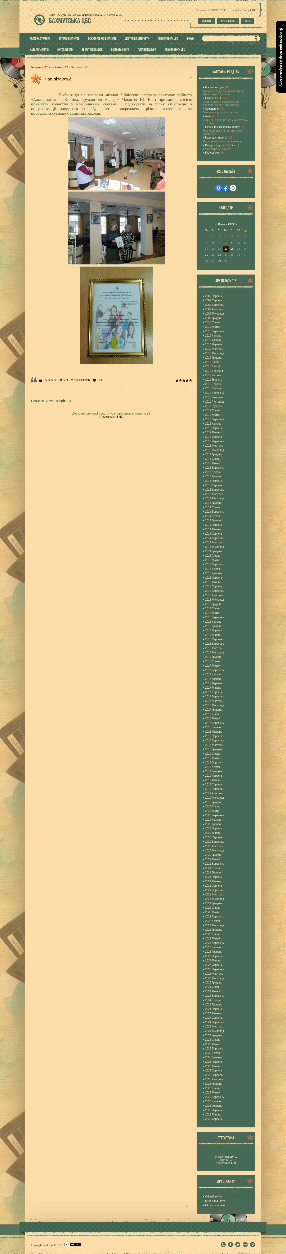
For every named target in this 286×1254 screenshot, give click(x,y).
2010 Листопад (214, 353)
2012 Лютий (212, 414)
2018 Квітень (213, 727)
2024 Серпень (214, 1017)
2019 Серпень (214, 784)
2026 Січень (212, 1088)
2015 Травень (213, 573)
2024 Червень (214, 1008)
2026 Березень (214, 1097)
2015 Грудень (213, 604)
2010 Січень (212, 322)
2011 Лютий (212, 366)
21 (206, 254)
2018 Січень (212, 714)
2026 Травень (213, 1105)
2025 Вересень (214, 1075)
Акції (208, 116)
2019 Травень (213, 771)
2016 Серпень (214, 639)
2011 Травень (213, 379)
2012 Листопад (214, 450)
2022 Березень (214, 916)
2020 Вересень (214, 841)
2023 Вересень (214, 969)
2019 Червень (214, 775)
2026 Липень (213, 1114)
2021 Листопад (214, 898)
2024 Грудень (213, 1035)
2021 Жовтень (214, 894)
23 (219, 254)
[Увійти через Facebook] (226, 188)
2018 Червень (214, 736)
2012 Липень (213, 432)
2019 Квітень (213, 766)
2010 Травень (213, 340)
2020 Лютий (212, 810)
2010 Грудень (213, 357)
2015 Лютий (212, 560)
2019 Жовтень (214, 793)
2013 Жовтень (214, 494)
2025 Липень (213, 1066)
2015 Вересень (214, 590)
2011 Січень (212, 362)
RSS (253, 10)
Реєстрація (227, 21)
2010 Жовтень (214, 348)
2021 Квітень (213, 868)
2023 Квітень (213, 947)
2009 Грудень (213, 318)
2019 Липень (213, 780)
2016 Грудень (213, 656)
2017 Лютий (212, 665)
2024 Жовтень (214, 1026)
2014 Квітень (213, 516)
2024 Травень (213, 1004)
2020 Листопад (214, 850)
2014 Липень (213, 529)
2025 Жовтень (214, 1079)
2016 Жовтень (214, 648)
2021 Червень (214, 876)
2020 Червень (214, 828)
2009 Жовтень (214, 309)
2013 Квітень (213, 472)
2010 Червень (214, 344)
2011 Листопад (214, 401)
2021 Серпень (214, 885)
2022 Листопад (214, 925)
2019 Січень (212, 753)
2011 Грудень (213, 406)
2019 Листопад (214, 797)
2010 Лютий (212, 326)
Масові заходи (214, 87)
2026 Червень (214, 1110)
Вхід (247, 21)
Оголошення (213, 98)
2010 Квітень (213, 335)
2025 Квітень (213, 1052)
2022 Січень (212, 907)
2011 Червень (213, 384)
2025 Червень (214, 1061)
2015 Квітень (213, 568)
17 (66, 67)
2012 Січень (212, 410)
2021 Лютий (212, 859)
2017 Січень (212, 661)
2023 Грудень (213, 982)
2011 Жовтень (214, 397)
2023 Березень (214, 942)
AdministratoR (82, 380)
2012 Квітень (213, 423)
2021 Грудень (213, 903)
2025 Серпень (214, 1070)
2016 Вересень (214, 643)
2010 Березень (214, 331)
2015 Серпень (214, 586)
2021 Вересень (214, 890)
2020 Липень (213, 832)
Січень (57, 67)
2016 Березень (214, 617)
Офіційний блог (214, 1196)
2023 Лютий (212, 938)
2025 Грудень (213, 1083)
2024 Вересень (214, 1022)
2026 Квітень (213, 1101)
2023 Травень (213, 951)
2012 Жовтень (214, 445)
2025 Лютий (212, 1044)
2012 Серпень (214, 436)
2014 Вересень (214, 538)
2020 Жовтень (214, 846)
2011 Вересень (214, 392)
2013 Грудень (213, 502)
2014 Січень (212, 507)
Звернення (50, 380)
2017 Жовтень (214, 700)
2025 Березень (214, 1048)
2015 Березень (214, 564)
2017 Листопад (214, 705)
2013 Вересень (214, 489)
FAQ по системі (215, 1205)
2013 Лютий (212, 463)
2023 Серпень (214, 964)
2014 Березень (214, 511)
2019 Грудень (213, 802)
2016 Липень (213, 634)
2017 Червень (214, 683)
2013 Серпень (214, 485)
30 (219, 260)
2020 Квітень (213, 819)
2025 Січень (212, 1039)
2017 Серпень (214, 692)
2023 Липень (213, 960)
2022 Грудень (213, 929)
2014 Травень (213, 520)
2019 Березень (214, 762)
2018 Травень (213, 731)
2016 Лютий (212, 612)
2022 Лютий (212, 912)
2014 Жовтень (214, 542)
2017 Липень (213, 687)
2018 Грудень (213, 749)
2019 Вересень (214, 788)
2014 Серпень (214, 533)
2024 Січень (212, 986)
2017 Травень (213, 678)
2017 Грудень (213, 709)
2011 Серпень (213, 388)
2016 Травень (213, 626)
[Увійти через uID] (218, 188)
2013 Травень (213, 476)
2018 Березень (214, 722)
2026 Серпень (214, 1119)
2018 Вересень (214, 740)
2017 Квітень (213, 674)
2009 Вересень (214, 304)
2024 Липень (213, 1013)
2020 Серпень (214, 837)
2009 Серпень (214, 300)
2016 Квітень (213, 621)
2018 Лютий (212, 718)
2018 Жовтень (214, 744)
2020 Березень (214, 815)
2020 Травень (213, 824)
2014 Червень (214, 524)
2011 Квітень (213, 375)
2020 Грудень (213, 854)
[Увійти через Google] (233, 188)
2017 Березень (214, 670)
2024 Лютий (212, 991)
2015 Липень (213, 582)
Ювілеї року (212, 152)
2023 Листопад (214, 978)
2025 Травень (213, 1057)
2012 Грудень (213, 454)
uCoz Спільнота (215, 1200)
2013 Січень (212, 458)
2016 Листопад (214, 652)
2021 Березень (214, 863)
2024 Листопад (214, 1030)
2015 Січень (212, 555)
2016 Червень (214, 630)
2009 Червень (214, 296)
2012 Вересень (214, 441)
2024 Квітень (213, 1000)
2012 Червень (214, 428)
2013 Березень (214, 467)
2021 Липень (213, 881)
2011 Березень (214, 370)
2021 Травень (213, 872)
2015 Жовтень (214, 595)
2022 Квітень (213, 920)
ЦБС (70, 21)
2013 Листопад (214, 498)
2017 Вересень (214, 696)
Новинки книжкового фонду (222, 126)
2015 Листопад (214, 599)
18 (232, 248)
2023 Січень (212, 934)
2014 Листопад (214, 546)
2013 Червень (214, 480)
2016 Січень (212, 608)
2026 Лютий (212, 1092)
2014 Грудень (213, 551)
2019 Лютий (212, 758)
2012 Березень (214, 419)
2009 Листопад (214, 313)
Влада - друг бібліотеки (220, 145)
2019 (47, 67)
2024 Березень (214, 995)
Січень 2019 (226, 224)
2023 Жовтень (214, 973)
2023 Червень (214, 956)
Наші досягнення (216, 137)
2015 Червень (214, 577)
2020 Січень (212, 806)
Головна (206, 21)
